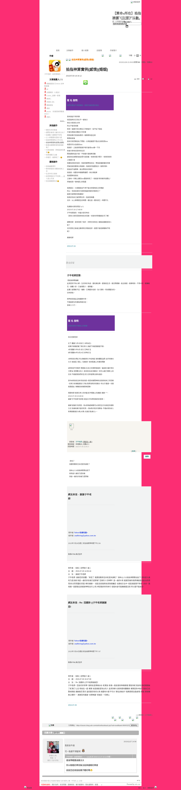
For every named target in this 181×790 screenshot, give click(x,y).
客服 (96, 785)
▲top (138, 780)
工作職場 (148, 715)
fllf (47, 89)
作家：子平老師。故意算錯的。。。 (125, 17)
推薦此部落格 (125, 19)
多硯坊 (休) (50, 102)
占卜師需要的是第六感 (54, 137)
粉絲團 (29, 788)
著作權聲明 (80, 785)
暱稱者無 (50, 105)
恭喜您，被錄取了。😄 (54, 157)
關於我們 (55, 785)
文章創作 (69, 50)
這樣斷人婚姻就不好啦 (54, 135)
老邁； (49, 117)
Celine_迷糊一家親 (53, 96)
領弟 (48, 108)
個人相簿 (84, 50)
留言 (49, 760)
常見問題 (63, 785)
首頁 (57, 50)
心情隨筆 (140, 715)
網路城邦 (136, 2)
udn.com (137, 784)
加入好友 (115, 19)
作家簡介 (113, 50)
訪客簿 (99, 50)
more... (62, 121)
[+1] (77, 83)
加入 (144, 788)
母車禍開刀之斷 (51, 155)
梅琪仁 (49, 99)
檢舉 (133, 451)
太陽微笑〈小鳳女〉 (54, 92)
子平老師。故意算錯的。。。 (54, 74)
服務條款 (71, 785)
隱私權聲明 (89, 785)
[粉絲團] (25, 787)
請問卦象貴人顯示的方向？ (55, 132)
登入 (140, 788)
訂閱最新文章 (120, 22)
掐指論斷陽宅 (51, 166)
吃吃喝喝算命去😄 (52, 181)
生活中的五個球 (51, 174)
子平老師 (79, 442)
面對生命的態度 (51, 130)
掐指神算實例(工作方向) (54, 140)
